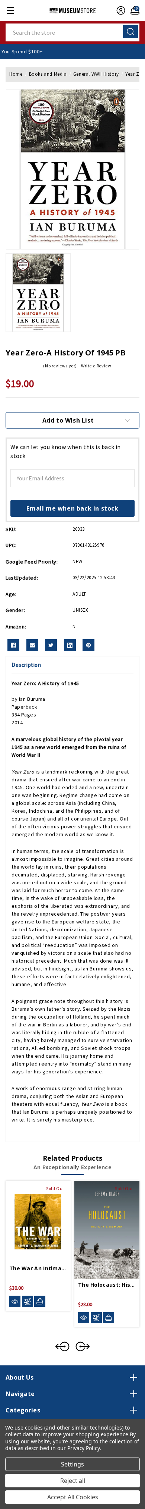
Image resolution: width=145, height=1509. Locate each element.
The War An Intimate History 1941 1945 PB (38, 1268)
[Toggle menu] (10, 10)
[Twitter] (51, 645)
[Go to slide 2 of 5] (82, 1346)
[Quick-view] (14, 1301)
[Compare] (27, 1301)
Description (26, 664)
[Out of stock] (39, 1301)
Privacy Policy (83, 1448)
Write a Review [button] (96, 365)
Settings (72, 1464)
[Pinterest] (88, 645)
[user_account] (119, 10)
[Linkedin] (70, 645)
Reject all (72, 1481)
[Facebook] (13, 645)
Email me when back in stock (72, 508)
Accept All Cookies (72, 1497)
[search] (130, 31)
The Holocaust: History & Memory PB (107, 1284)
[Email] (32, 645)
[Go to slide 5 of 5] (62, 1346)
